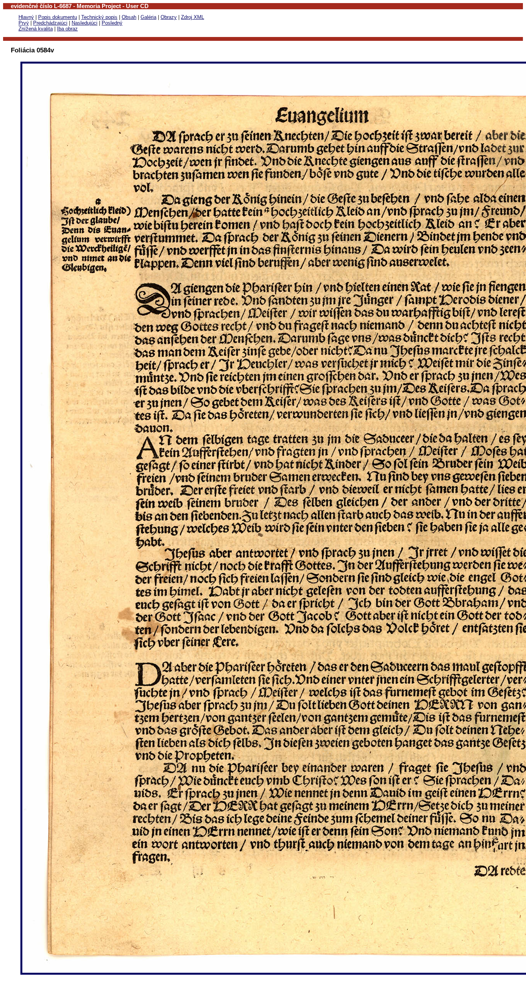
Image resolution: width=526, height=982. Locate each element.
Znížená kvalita (35, 29)
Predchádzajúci (50, 23)
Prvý (23, 23)
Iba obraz (67, 29)
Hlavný (26, 17)
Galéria (148, 17)
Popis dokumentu (57, 17)
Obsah (129, 17)
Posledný (112, 23)
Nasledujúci (84, 23)
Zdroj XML (192, 17)
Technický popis (99, 17)
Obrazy (169, 17)
